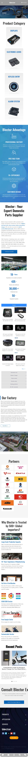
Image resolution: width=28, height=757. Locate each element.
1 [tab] (12, 681)
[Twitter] (9, 733)
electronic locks (4, 225)
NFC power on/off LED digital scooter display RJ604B (20, 364)
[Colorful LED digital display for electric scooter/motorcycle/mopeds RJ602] (7, 357)
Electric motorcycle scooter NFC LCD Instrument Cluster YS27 (20, 320)
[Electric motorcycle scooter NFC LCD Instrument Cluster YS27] (20, 313)
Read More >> (5, 425)
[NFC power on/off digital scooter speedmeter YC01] (7, 328)
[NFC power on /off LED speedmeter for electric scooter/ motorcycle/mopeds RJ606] (20, 328)
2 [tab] (14, 681)
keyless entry (18, 225)
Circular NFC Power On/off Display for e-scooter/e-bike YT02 (7, 350)
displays (23, 223)
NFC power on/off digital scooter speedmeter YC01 (8, 335)
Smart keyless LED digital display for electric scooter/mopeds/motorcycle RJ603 (20, 350)
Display (14, 305)
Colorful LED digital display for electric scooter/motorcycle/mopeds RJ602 (7, 364)
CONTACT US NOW (9, 251)
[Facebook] (3, 733)
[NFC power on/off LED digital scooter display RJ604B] (20, 357)
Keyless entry (14, 381)
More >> (23, 368)
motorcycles (10, 228)
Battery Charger (14, 375)
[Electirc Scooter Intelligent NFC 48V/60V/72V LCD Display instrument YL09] (7, 313)
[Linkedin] (6, 733)
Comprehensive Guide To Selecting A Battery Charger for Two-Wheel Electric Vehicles (14, 668)
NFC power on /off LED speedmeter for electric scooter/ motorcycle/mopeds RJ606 (20, 335)
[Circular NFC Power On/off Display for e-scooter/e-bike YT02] (7, 342)
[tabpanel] (14, 665)
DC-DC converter (14, 387)
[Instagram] (14, 733)
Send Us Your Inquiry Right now (14, 702)
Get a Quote (14, 737)
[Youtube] (11, 733)
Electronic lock (14, 372)
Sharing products (14, 384)
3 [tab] (16, 681)
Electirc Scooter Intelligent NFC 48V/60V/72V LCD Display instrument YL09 (8, 320)
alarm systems (12, 225)
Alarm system (14, 378)
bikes (6, 228)
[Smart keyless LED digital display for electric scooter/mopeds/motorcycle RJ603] (20, 342)
